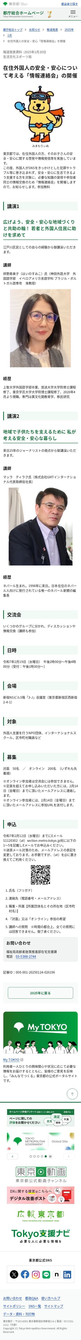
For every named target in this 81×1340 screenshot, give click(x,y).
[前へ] (12, 1156)
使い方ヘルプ (50, 1298)
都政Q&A (31, 1298)
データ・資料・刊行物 (19, 1314)
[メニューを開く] (73, 14)
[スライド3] (38, 1156)
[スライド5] (46, 1156)
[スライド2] (34, 1156)
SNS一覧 (35, 1306)
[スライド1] (31, 1156)
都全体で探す (69, 4)
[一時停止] (50, 1156)
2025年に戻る (40, 993)
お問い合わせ (12, 1298)
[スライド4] (42, 1156)
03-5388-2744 (26, 956)
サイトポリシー (14, 1306)
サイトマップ (53, 1306)
